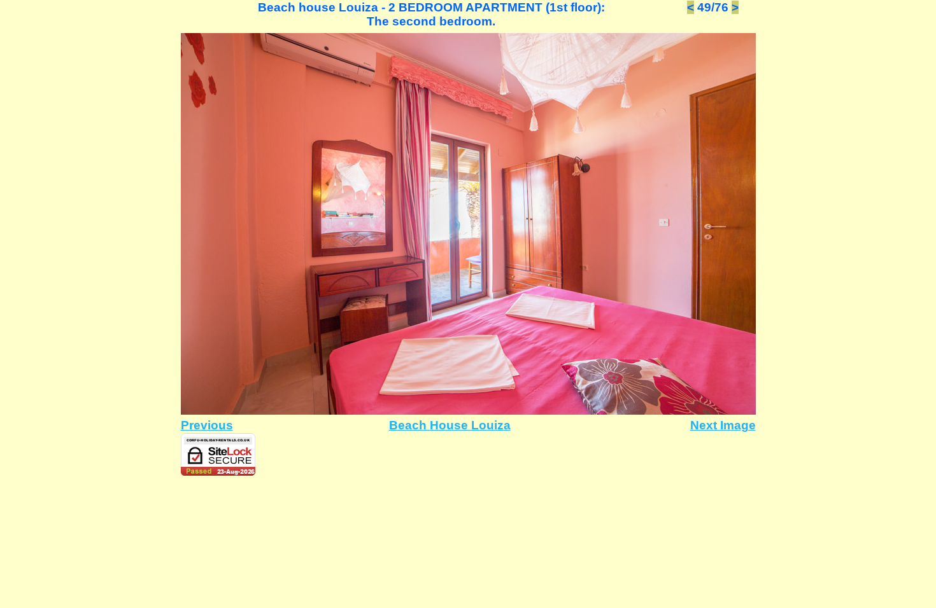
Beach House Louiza (450, 425)
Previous (207, 425)
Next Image (723, 425)
